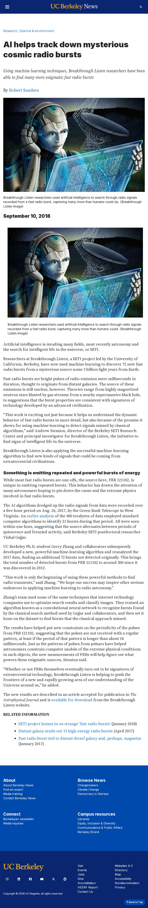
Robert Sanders (24, 90)
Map (118, 874)
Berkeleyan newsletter (18, 819)
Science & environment (36, 31)
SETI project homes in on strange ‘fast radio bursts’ (64, 723)
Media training (12, 794)
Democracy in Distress (93, 794)
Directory (121, 870)
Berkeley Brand (88, 832)
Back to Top (135, 902)
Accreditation (87, 883)
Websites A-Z (124, 866)
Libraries (83, 819)
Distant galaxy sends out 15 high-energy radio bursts (65, 731)
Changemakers (88, 785)
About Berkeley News (18, 785)
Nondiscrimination (127, 883)
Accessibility (123, 878)
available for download (71, 699)
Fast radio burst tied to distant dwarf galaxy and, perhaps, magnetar (80, 738)
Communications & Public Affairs (100, 827)
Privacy (120, 887)
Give (81, 878)
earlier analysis (40, 516)
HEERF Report (88, 887)
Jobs (81, 874)
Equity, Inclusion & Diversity (96, 823)
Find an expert (13, 789)
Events (82, 870)
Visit (80, 866)
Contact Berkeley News (19, 798)
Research (10, 31)
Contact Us (85, 891)
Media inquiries (13, 823)
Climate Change (88, 789)
